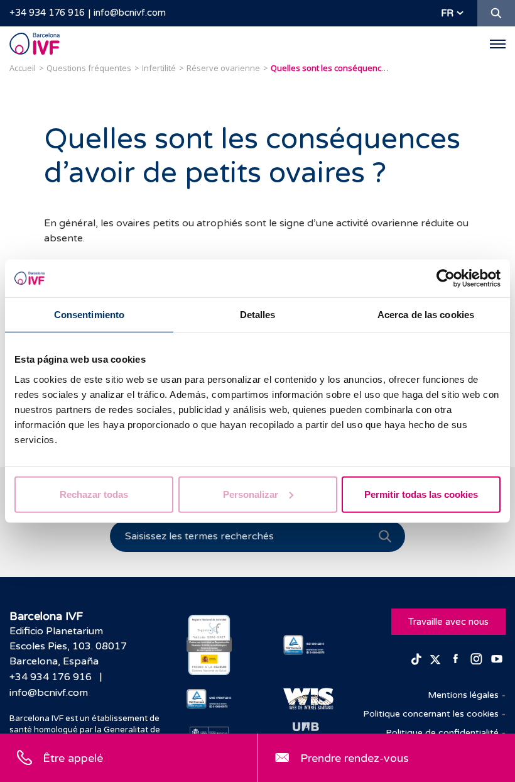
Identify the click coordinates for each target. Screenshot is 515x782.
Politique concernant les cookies (431, 713)
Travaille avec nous (448, 621)
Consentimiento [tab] (89, 314)
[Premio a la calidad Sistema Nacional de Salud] (209, 645)
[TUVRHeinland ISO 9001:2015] (305, 645)
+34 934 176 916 (47, 12)
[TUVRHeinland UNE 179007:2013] (209, 699)
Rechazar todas (94, 493)
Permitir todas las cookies (421, 493)
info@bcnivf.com (130, 12)
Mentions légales (463, 695)
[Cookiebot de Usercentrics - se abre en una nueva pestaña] (446, 278)
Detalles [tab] (258, 314)
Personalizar (250, 493)
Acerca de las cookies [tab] (425, 314)
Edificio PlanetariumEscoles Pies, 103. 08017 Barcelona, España (68, 646)
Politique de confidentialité (442, 732)
